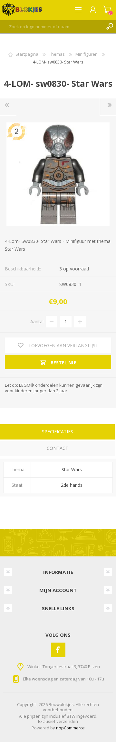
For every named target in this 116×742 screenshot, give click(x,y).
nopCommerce (70, 728)
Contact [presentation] (57, 448)
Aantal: (37, 321)
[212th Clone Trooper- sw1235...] (8, 106)
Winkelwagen (107, 10)
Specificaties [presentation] (57, 431)
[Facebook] (58, 650)
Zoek (109, 26)
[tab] (57, 432)
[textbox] (51, 26)
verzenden (67, 721)
